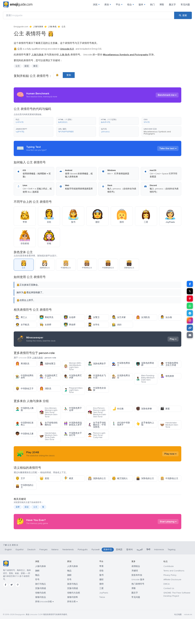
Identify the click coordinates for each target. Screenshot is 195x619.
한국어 (129, 549)
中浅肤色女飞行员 (97, 376)
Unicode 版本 (137, 579)
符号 (37, 579)
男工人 (21, 317)
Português (83, 549)
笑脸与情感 (40, 588)
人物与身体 (38, 26)
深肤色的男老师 (145, 364)
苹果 (101, 566)
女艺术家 (119, 317)
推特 (101, 584)
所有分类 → (72, 601)
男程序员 (46, 317)
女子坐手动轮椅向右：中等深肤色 (97, 424)
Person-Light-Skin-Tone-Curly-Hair (97, 435)
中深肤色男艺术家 (73, 376)
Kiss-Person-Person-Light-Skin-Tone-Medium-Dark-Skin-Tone (97, 412)
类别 (107, 4)
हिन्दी (148, 549)
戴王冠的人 (120, 478)
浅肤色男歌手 (97, 364)
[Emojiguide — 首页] (6, 564)
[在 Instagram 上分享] (190, 320)
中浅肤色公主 (169, 478)
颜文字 (172, 4)
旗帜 (37, 570)
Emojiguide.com (21, 26)
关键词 (134, 570)
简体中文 (107, 549)
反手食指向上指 (145, 423)
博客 (162, 4)
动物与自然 (40, 592)
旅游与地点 (72, 584)
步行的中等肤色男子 (121, 423)
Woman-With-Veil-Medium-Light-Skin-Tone (73, 366)
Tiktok (102, 597)
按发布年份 (136, 575)
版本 (142, 4)
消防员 (45, 389)
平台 (119, 4)
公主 (35, 507)
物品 (37, 575)
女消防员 (143, 317)
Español (19, 549)
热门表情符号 (137, 584)
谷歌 (101, 570)
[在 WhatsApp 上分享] (190, 306)
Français (43, 549)
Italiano (54, 549)
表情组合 (135, 566)
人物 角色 (52, 26)
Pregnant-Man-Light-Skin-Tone (73, 390)
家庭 (165, 409)
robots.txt (188, 614)
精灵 (68, 478)
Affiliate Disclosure (172, 579)
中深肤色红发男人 (24, 423)
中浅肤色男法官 (121, 376)
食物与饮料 (72, 597)
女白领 (166, 317)
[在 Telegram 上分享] (190, 313)
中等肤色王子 (24, 389)
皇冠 (44, 478)
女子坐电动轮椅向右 (48, 423)
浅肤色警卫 (47, 364)
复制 (68, 75)
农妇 (116, 325)
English (8, 549)
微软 (101, 579)
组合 (130, 4)
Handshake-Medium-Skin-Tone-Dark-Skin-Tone (48, 436)
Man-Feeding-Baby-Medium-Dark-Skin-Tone (145, 378)
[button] (33, 121)
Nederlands (68, 549)
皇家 (18, 507)
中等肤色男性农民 (24, 376)
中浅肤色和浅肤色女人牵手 (73, 423)
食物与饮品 (40, 597)
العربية (140, 549)
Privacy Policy (169, 575)
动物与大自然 (73, 592)
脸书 (101, 575)
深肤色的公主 (145, 478)
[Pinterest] (17, 584)
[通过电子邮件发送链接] (190, 335)
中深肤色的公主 (24, 486)
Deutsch (31, 549)
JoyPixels (103, 592)
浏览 (96, 4)
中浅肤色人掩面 (24, 409)
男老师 (69, 325)
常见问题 (185, 4)
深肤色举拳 (144, 409)
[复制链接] (190, 328)
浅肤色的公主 (97, 478)
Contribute (168, 566)
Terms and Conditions (173, 570)
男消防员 (22, 364)
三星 (101, 588)
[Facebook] (5, 584)
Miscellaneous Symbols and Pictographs (157, 132)
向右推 (118, 409)
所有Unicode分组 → (44, 601)
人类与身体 (72, 566)
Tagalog (171, 549)
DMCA (166, 584)
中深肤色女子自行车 (73, 434)
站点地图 (178, 614)
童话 (35, 66)
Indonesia (159, 549)
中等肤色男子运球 (73, 409)
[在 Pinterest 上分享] (190, 298)
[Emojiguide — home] (18, 5)
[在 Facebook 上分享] (190, 284)
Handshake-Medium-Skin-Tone (169, 424)
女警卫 (93, 317)
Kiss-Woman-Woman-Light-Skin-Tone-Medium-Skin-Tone (48, 412)
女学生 (93, 325)
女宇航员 (22, 325)
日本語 (119, 549)
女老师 (69, 317)
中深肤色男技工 (121, 364)
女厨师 (45, 325)
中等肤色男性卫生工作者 (169, 364)
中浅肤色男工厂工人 (48, 376)
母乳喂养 (167, 376)
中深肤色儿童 (24, 434)
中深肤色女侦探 (97, 389)
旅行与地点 (40, 584)
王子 (20, 478)
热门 (152, 4)
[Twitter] (11, 584)
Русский (95, 549)
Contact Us (168, 588)
